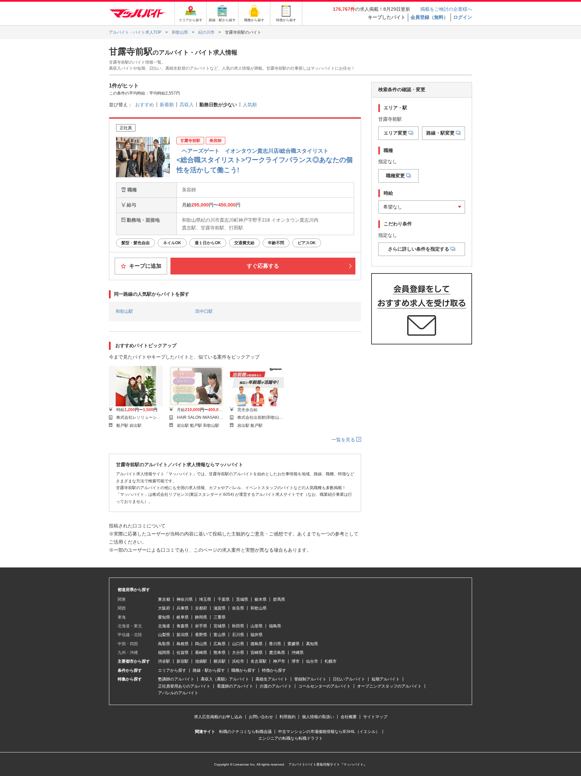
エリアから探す (172, 670)
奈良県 (238, 608)
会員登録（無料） (429, 17)
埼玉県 (205, 599)
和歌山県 (258, 608)
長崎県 (201, 652)
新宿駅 (183, 661)
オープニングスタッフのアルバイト (389, 686)
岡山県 (201, 643)
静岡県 (201, 617)
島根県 (183, 643)
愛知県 (164, 617)
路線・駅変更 (440, 133)
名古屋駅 (258, 661)
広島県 (220, 643)
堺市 (296, 661)
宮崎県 (256, 652)
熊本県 (220, 652)
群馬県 (279, 599)
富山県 (220, 634)
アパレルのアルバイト (178, 693)
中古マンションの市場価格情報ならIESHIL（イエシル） (329, 731)
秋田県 (238, 626)
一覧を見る (344, 439)
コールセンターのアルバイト (324, 686)
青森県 (183, 626)
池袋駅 (201, 661)
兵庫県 (183, 608)
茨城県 (242, 599)
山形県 (256, 626)
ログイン (462, 17)
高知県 (312, 643)
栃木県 (261, 599)
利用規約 (287, 716)
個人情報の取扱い (318, 716)
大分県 (238, 652)
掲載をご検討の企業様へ (446, 9)
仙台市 (312, 661)
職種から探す (243, 670)
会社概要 (349, 716)
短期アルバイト (386, 679)
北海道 (164, 626)
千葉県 (224, 599)
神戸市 (279, 661)
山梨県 (164, 634)
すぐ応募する (263, 266)
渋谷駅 (164, 661)
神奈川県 (185, 599)
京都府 (201, 608)
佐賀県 (183, 652)
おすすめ (144, 104)
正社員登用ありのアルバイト (184, 686)
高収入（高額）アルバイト (225, 679)
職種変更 (395, 175)
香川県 (275, 643)
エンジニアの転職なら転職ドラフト (290, 738)
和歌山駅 (124, 311)
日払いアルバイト (349, 679)
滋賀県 (220, 608)
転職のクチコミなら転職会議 (245, 731)
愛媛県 (293, 643)
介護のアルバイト (276, 686)
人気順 (250, 104)
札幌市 (330, 661)
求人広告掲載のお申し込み (218, 716)
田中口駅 (204, 311)
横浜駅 (220, 661)
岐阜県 (183, 617)
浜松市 (238, 661)
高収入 (187, 104)
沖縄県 (298, 652)
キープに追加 (144, 266)
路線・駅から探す (209, 670)
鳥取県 (164, 643)
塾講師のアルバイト (176, 679)
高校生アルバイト (272, 679)
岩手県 (201, 626)
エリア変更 (395, 133)
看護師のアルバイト (235, 686)
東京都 (164, 599)
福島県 (275, 626)
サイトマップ (375, 716)
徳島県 (256, 643)
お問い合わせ (261, 716)
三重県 (220, 617)
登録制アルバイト (310, 679)
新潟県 (183, 634)
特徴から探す (274, 670)
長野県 (201, 634)
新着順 (167, 104)
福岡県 (164, 652)
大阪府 (164, 608)
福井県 (256, 634)
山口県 (238, 643)
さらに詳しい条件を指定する (418, 249)
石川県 (238, 634)
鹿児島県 (277, 652)
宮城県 (220, 626)
